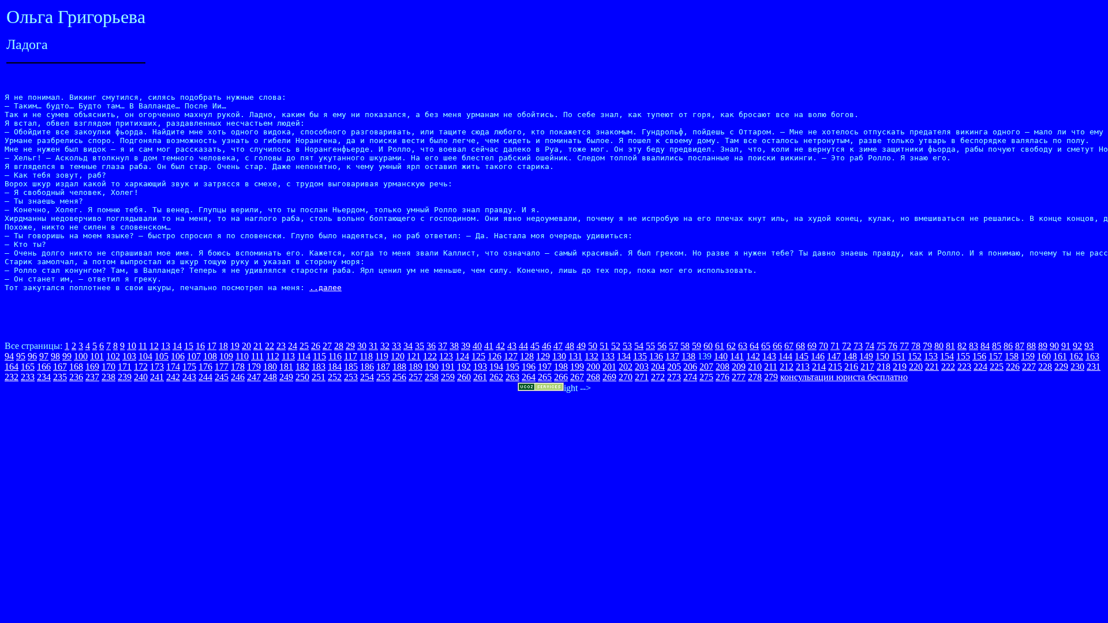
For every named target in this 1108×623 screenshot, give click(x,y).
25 (304, 346)
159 (1028, 356)
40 (477, 346)
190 (432, 366)
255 (383, 377)
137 (672, 356)
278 (755, 377)
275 (706, 377)
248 (270, 377)
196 (529, 366)
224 (980, 366)
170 (108, 366)
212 (786, 366)
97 (43, 356)
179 (254, 366)
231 (1093, 366)
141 (737, 356)
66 (777, 346)
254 (367, 377)
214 (819, 366)
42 (500, 346)
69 (812, 346)
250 (302, 377)
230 (1077, 366)
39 (465, 346)
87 (1019, 346)
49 (581, 346)
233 (28, 377)
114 (303, 356)
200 (593, 366)
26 (315, 346)
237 (92, 377)
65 (765, 346)
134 (624, 356)
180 (270, 366)
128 (527, 356)
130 (559, 356)
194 (496, 366)
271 (642, 377)
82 (962, 346)
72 (846, 346)
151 (898, 356)
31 (373, 346)
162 (1076, 356)
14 (177, 346)
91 (1065, 346)
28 (338, 346)
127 (511, 356)
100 (81, 356)
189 (415, 366)
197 (545, 366)
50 (592, 346)
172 (141, 366)
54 (638, 346)
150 (882, 356)
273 (674, 377)
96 (32, 356)
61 (719, 346)
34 (408, 346)
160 (1044, 356)
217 (867, 366)
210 (755, 366)
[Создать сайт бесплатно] (541, 388)
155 (963, 356)
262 (496, 377)
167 (60, 366)
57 (673, 346)
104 (145, 356)
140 (721, 356)
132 (591, 356)
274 (690, 377)
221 (932, 366)
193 (480, 366)
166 (44, 366)
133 (608, 356)
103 (129, 356)
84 (985, 346)
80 (939, 346)
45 (535, 346)
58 (685, 346)
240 (141, 377)
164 (11, 366)
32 (385, 346)
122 (430, 356)
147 (834, 356)
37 (442, 346)
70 (823, 346)
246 (238, 377)
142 (753, 356)
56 (662, 346)
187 (383, 366)
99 (67, 356)
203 (642, 366)
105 (162, 356)
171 (125, 366)
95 (20, 356)
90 (1054, 346)
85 (996, 346)
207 (706, 366)
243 (189, 377)
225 (997, 366)
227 (1029, 366)
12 (154, 346)
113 (288, 356)
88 (1031, 346)
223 (964, 366)
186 (367, 366)
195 (512, 366)
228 (1045, 366)
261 (480, 377)
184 (335, 366)
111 (257, 356)
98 (55, 356)
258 (432, 377)
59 (696, 346)
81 (950, 346)
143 (769, 356)
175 (189, 366)
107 (194, 356)
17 (211, 346)
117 (350, 356)
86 (1008, 346)
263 (512, 377)
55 (650, 346)
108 (210, 356)
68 (800, 346)
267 (577, 377)
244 (205, 377)
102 (113, 356)
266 (561, 377)
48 (569, 346)
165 (28, 366)
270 (625, 377)
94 (9, 356)
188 (399, 366)
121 (414, 356)
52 (615, 346)
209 (739, 366)
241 (157, 377)
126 (494, 356)
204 (658, 366)
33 (396, 346)
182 (302, 366)
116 (335, 356)
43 (511, 346)
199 (577, 366)
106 (178, 356)
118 (366, 356)
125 (478, 356)
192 (464, 366)
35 (419, 346)
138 (688, 356)
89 (1042, 346)
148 (850, 356)
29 (350, 346)
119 (381, 356)
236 (76, 377)
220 (916, 366)
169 (92, 366)
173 (157, 366)
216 (851, 366)
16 (200, 346)
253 (351, 377)
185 (351, 366)
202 (625, 366)
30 (361, 346)
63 (742, 346)
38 (454, 346)
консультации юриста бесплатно (844, 377)
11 (142, 346)
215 (835, 366)
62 (731, 346)
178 (238, 366)
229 (1061, 366)
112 (272, 356)
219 (900, 366)
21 (258, 346)
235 (60, 377)
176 (205, 366)
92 (1077, 346)
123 (446, 356)
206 (690, 366)
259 (448, 377)
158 (1012, 356)
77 (904, 346)
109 (226, 356)
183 (318, 366)
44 (523, 346)
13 (165, 346)
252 (335, 377)
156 (979, 356)
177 (222, 366)
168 (76, 366)
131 (575, 356)
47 (558, 346)
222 (948, 366)
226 (1013, 366)
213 (803, 366)
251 (318, 377)
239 (125, 377)
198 (561, 366)
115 (319, 356)
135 (640, 356)
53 (627, 346)
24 (292, 346)
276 (722, 377)
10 (131, 346)
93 (1089, 346)
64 (754, 346)
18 (223, 346)
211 (770, 366)
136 (656, 356)
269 (609, 377)
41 (488, 346)
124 (462, 356)
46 (546, 346)
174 (173, 366)
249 (286, 377)
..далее (325, 287)
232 (11, 377)
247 (254, 377)
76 (892, 346)
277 (739, 377)
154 (947, 356)
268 (593, 377)
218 (883, 366)
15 (188, 346)
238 (108, 377)
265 (545, 377)
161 (1060, 356)
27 (327, 346)
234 (44, 377)
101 (97, 356)
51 (604, 346)
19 (234, 346)
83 (973, 346)
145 (801, 356)
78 (915, 346)
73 (858, 346)
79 (927, 346)
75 (881, 346)
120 (398, 356)
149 (866, 356)
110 (242, 356)
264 (529, 377)
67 (788, 346)
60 (708, 346)
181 (286, 366)
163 (1092, 356)
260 (464, 377)
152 (915, 356)
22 (269, 346)
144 (785, 356)
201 (609, 366)
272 (658, 377)
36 (431, 346)
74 (869, 346)
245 (222, 377)
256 (399, 377)
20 (246, 346)
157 (995, 356)
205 (674, 366)
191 (448, 366)
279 (771, 377)
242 (173, 377)
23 (281, 346)
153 (931, 356)
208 (722, 366)
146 (818, 356)
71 (835, 346)
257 (415, 377)
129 (543, 356)
